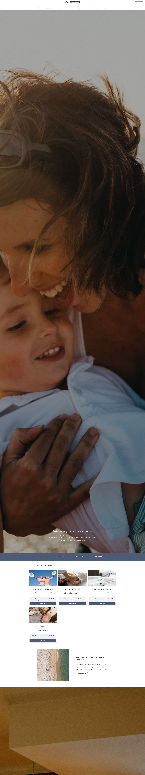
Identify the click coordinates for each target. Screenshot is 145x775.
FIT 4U (88, 8)
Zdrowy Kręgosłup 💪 (72, 589)
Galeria (97, 8)
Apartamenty (50, 8)
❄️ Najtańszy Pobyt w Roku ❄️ (102, 589)
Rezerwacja (139, 2)
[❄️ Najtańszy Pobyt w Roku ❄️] (102, 570)
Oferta (39, 8)
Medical (80, 8)
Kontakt (106, 8)
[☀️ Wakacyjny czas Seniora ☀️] (43, 570)
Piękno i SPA (70, 8)
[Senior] (43, 607)
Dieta (59, 8)
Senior (43, 626)
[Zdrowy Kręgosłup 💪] (72, 570)
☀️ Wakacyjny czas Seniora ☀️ (42, 589)
